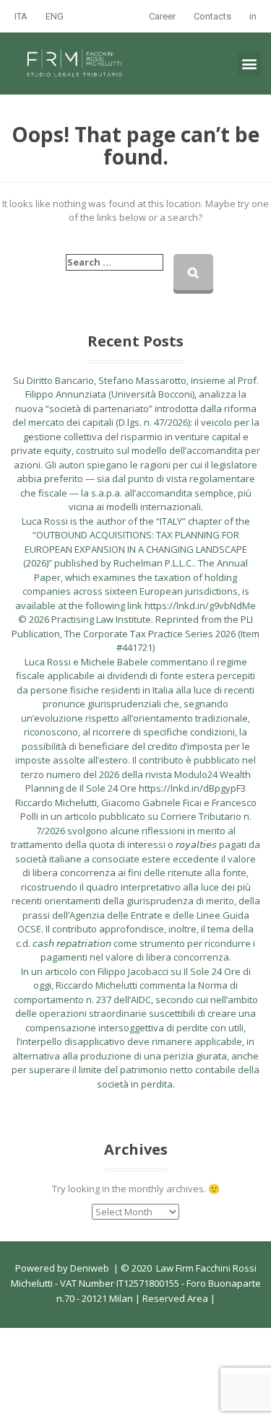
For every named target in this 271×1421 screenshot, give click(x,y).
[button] (249, 64)
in (253, 16)
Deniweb (89, 1268)
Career (162, 16)
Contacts (212, 16)
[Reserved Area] (209, 1298)
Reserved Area (174, 1298)
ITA (20, 16)
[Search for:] (115, 262)
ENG (55, 16)
